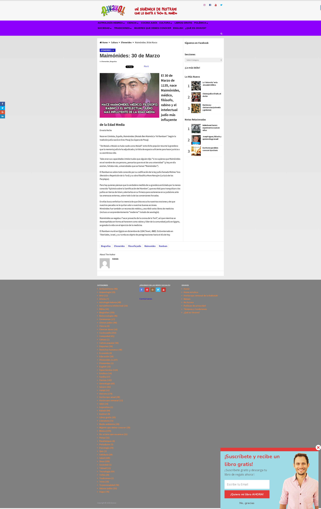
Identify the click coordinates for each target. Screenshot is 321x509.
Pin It (146, 66)
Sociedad (104, 28)
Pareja (102, 437)
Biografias (113, 61)
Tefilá (102, 474)
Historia (103, 393)
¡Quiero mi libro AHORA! (247, 494)
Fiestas (102, 380)
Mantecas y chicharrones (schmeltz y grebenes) (212, 107)
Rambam (163, 246)
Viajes (102, 491)
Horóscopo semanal (109, 400)
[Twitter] (158, 290)
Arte (101, 295)
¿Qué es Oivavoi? (195, 28)
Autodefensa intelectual (111, 305)
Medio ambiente (107, 424)
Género (102, 386)
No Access (189, 302)
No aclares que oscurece (111, 434)
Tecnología (104, 471)
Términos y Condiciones (195, 309)
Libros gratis (183, 23)
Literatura (104, 420)
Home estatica (191, 292)
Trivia (102, 481)
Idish (101, 403)
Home (186, 288)
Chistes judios (106, 322)
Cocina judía (149, 23)
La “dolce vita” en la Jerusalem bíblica (210, 83)
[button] (257, 460)
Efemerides (106, 50)
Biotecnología (106, 315)
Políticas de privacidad (195, 305)
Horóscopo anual (107, 397)
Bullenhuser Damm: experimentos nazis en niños (211, 127)
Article (102, 298)
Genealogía (104, 383)
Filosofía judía (134, 246)
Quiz (101, 451)
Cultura (164, 23)
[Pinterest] (147, 290)
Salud (102, 457)
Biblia (102, 309)
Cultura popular (106, 342)
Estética (103, 373)
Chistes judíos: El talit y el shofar (212, 94)
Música (102, 430)
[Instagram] (152, 290)
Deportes (103, 346)
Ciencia (132, 23)
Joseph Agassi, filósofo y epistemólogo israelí (212, 137)
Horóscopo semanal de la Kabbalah (201, 295)
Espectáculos (105, 370)
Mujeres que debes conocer (152, 28)
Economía (104, 353)
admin (115, 259)
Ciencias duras (106, 329)
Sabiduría (103, 454)
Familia (102, 376)
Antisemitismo (106, 288)
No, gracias (247, 503)
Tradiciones (122, 28)
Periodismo (104, 444)
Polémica (200, 23)
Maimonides (150, 246)
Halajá (102, 390)
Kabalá (102, 410)
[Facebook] (141, 290)
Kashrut (103, 414)
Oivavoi (113, 503)
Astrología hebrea (110, 23)
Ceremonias (105, 319)
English (178, 28)
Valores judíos (106, 488)
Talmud (102, 468)
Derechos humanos (108, 349)
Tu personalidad (107, 485)
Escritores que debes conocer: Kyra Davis (210, 148)
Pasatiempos (105, 441)
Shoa (101, 461)
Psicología (104, 447)
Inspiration (104, 407)
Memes (187, 298)
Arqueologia (105, 292)
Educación (104, 356)
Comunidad (104, 336)
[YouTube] (164, 290)
